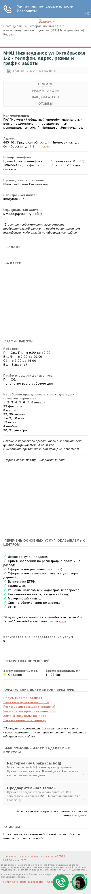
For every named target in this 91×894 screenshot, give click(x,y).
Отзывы (45, 103)
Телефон (46, 84)
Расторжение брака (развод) (34, 763)
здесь (82, 815)
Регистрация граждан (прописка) (29, 706)
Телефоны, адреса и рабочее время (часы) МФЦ (34, 856)
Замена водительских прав (24, 715)
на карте (43, 146)
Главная (19, 71)
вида (62, 621)
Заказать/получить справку (24, 720)
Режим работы (45, 90)
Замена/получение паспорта (26, 702)
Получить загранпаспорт (22, 697)
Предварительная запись (31, 788)
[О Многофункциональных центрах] (47, 21)
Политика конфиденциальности (23, 881)
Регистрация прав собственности (29, 711)
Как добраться (45, 97)
